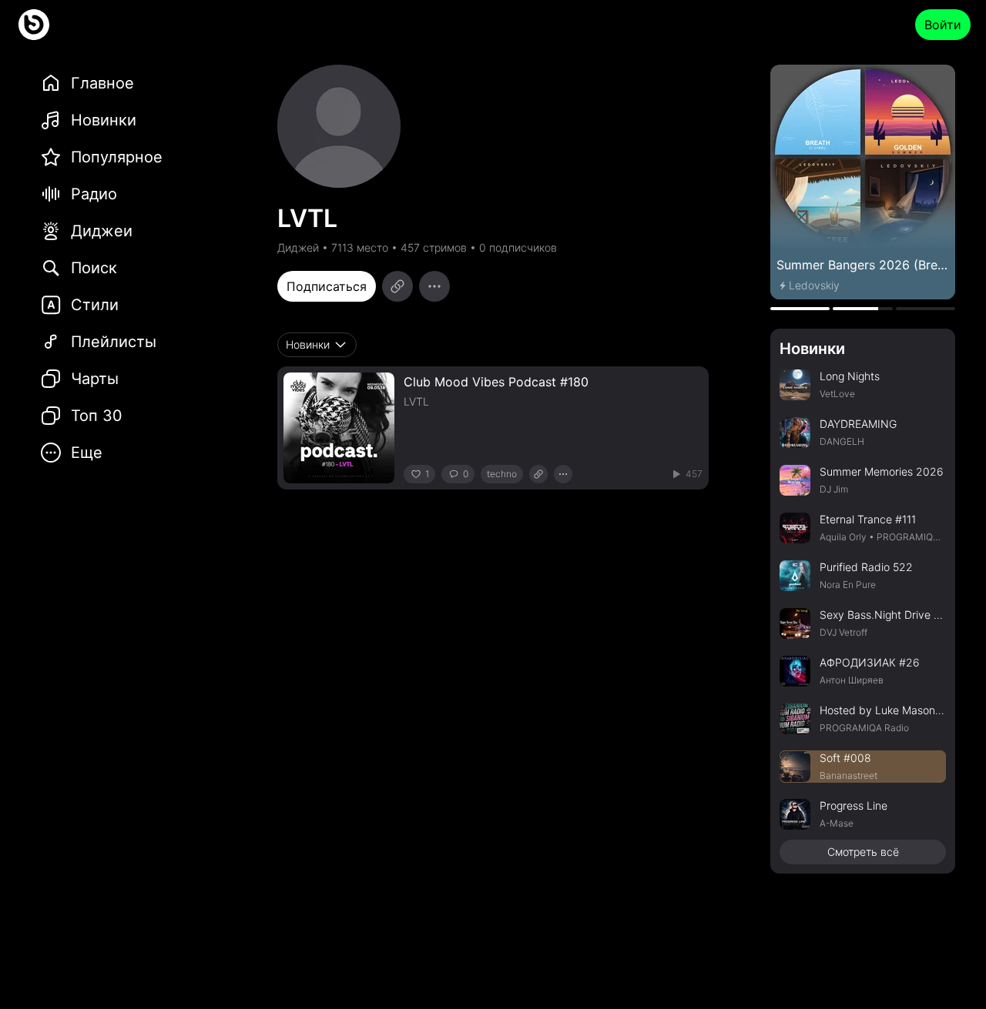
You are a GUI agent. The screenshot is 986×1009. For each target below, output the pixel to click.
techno (502, 473)
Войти (942, 24)
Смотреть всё (863, 851)
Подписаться (327, 286)
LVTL (416, 401)
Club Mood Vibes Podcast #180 (496, 381)
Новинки (812, 348)
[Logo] (33, 24)
